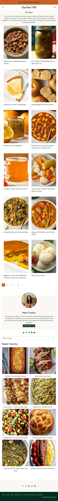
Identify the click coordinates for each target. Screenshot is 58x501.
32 (18, 285)
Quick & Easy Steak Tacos (43, 376)
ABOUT (12, 494)
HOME (3, 494)
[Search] (53, 338)
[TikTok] (32, 486)
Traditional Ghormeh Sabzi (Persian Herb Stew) (15, 470)
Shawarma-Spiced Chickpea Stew (16, 232)
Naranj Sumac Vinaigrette (13, 145)
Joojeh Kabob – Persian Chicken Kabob (15, 407)
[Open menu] (3, 7)
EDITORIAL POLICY (19, 494)
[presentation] (16, 42)
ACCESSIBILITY (39, 494)
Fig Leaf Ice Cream (38, 275)
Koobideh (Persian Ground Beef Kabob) (43, 468)
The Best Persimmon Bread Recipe (15, 376)
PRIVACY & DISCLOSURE (29, 494)
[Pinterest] (29, 486)
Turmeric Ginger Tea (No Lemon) (15, 189)
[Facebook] (23, 486)
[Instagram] (26, 486)
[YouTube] (35, 486)
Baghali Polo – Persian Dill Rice (42, 407)
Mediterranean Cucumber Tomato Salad (15, 438)
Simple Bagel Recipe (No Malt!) (42, 105)
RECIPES (8, 494)
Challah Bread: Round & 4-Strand (42, 438)
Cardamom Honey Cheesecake (15, 105)
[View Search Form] (54, 7)
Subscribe (29, 2)
